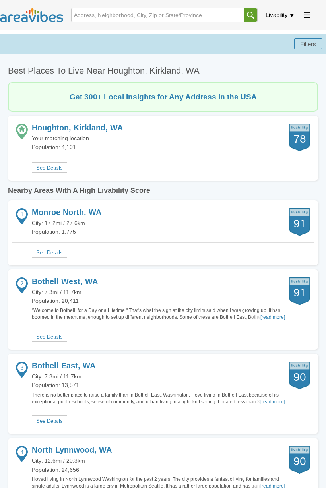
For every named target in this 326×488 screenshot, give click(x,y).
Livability (277, 15)
